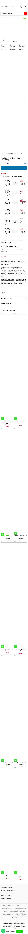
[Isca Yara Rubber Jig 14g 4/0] (7, 275)
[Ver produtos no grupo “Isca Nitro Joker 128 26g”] (2, 243)
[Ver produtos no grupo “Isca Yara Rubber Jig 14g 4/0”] (2, 279)
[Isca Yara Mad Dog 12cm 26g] (7, 256)
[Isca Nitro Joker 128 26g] (7, 238)
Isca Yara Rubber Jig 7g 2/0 (19, 281)
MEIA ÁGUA (17, 146)
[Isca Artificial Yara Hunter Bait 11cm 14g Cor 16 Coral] (20, 218)
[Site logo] (13, 6)
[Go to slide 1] (12, 40)
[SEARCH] (24, 13)
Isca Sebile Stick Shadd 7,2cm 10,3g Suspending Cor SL (6, 130)
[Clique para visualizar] (3, 39)
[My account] (20, 6)
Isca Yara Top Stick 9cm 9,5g (7, 299)
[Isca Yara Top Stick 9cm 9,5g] (7, 292)
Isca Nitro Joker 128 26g (7, 246)
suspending (19, 148)
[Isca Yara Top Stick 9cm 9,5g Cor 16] (20, 292)
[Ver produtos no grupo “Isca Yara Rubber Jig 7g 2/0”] (15, 279)
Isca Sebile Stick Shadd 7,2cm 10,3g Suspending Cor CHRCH (6, 111)
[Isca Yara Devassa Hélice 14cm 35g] (20, 238)
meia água (11, 148)
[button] (2, 29)
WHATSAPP (22, 527)
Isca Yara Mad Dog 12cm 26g (7, 263)
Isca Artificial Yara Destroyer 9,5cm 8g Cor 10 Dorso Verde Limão (7, 226)
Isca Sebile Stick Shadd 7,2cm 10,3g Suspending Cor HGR (6, 121)
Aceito (19, 931)
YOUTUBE (17, 527)
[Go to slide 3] (15, 40)
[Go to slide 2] (14, 40)
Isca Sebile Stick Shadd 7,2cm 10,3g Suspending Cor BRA (6, 92)
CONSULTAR (13, 67)
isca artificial (6, 148)
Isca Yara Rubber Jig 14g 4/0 (7, 281)
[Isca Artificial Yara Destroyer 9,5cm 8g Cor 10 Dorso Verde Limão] (7, 218)
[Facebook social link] (5, 151)
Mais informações (9, 931)
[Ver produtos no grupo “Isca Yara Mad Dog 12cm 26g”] (2, 260)
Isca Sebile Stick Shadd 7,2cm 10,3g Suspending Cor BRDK (6, 101)
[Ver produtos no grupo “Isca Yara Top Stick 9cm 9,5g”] (2, 296)
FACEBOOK (4, 527)
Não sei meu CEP (5, 70)
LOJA (5, 52)
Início (2, 52)
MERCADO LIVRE (16, 528)
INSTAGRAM (10, 527)
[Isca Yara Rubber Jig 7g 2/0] (20, 275)
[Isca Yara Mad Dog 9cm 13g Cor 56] (20, 256)
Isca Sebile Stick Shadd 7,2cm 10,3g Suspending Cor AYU (6, 82)
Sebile (15, 148)
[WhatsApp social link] (6, 151)
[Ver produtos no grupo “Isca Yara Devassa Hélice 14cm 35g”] (15, 242)
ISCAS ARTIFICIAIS (10, 146)
